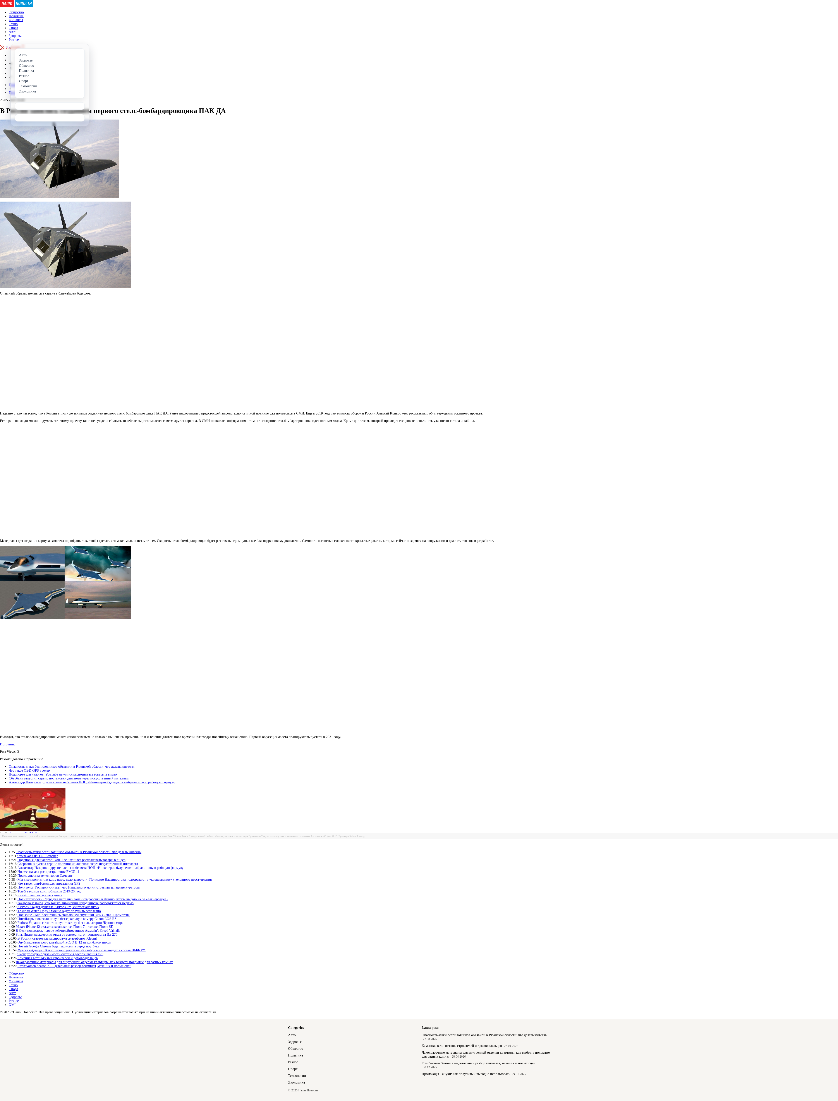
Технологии (297, 1075)
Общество (16, 12)
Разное (14, 39)
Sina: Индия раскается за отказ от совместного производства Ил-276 (66, 934)
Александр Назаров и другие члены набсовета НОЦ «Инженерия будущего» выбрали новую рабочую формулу (92, 782)
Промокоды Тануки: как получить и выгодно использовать (279, 836)
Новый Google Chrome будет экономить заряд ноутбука (58, 946)
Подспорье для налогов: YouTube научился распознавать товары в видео (63, 774)
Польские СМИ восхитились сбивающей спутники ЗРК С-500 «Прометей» (73, 915)
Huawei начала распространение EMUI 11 (48, 871)
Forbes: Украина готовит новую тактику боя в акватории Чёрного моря (70, 923)
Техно (13, 24)
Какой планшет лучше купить (39, 895)
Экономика (296, 1082)
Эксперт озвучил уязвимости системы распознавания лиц (60, 954)
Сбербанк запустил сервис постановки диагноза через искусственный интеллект (69, 778)
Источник (7, 744)
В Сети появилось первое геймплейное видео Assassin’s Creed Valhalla (68, 930)
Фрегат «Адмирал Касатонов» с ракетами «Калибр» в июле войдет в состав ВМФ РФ (81, 950)
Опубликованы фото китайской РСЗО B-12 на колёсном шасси (64, 942)
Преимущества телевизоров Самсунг (45, 875)
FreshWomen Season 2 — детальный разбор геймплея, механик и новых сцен (208, 836)
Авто (12, 32)
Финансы (16, 20)
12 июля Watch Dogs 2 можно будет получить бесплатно (59, 911)
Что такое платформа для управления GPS (48, 883)
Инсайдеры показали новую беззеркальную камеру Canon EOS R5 (66, 919)
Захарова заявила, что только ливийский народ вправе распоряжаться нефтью (75, 903)
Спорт (13, 28)
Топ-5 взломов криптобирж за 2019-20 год (49, 891)
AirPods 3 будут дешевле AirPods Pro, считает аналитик (58, 907)
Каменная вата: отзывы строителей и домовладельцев (30, 836)
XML (13, 1005)
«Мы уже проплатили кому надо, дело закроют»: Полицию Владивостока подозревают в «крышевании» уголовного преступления (114, 879)
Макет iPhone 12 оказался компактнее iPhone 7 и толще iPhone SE (64, 926)
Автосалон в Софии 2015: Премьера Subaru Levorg (338, 836)
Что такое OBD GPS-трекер (29, 770)
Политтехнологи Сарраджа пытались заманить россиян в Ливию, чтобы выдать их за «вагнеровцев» (92, 899)
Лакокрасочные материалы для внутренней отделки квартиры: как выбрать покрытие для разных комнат (112, 836)
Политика (16, 16)
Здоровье (15, 36)
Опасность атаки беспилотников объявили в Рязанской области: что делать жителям (71, 766)
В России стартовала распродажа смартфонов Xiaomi (57, 938)
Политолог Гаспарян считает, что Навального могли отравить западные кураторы (78, 887)
